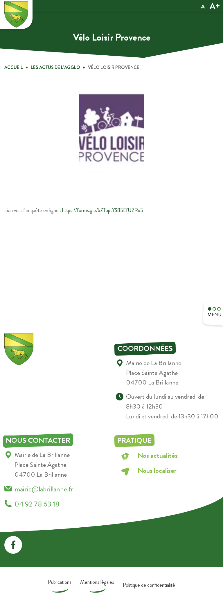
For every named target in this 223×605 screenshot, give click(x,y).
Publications (59, 582)
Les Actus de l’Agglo (55, 67)
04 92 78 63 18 (37, 504)
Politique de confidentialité (149, 585)
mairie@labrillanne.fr (44, 489)
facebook (13, 545)
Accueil (13, 67)
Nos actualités (158, 455)
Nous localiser (157, 470)
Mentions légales (97, 582)
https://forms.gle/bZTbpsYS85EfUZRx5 (102, 210)
